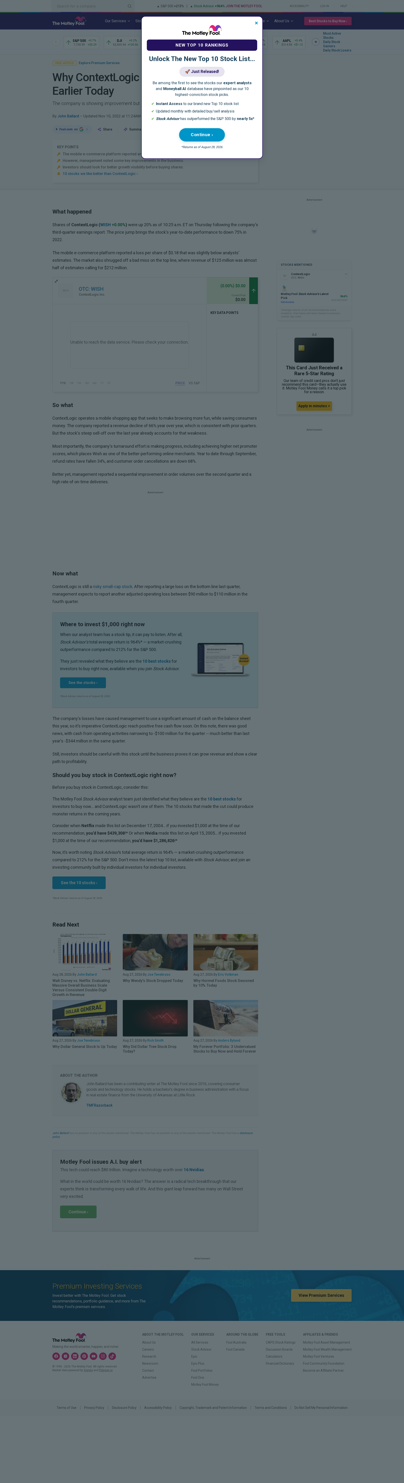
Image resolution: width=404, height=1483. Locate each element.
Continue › (202, 134)
